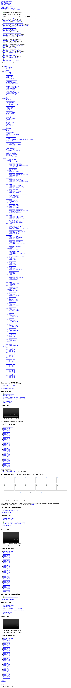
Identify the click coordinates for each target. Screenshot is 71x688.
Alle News (8, 72)
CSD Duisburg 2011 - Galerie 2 (16, 277)
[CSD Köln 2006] (7, 401)
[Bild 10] (51, 487)
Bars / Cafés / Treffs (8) (11, 101)
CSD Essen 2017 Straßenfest (15, 230)
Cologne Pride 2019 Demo (15, 212)
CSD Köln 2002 (12, 323)
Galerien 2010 (9, 282)
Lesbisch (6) (9, 116)
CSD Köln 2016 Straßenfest (15, 246)
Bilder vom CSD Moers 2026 (9, 28)
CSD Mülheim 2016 (13, 247)
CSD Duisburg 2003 (13, 315)
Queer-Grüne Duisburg (11, 145)
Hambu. (2, 3)
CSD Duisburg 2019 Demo (15, 207)
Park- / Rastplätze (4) (10, 118)
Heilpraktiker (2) (9, 109)
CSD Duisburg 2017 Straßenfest (16, 225)
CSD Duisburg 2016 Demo (15, 238)
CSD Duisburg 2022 (10, 352)
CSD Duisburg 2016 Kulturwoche (16, 241)
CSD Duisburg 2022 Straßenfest (16, 192)
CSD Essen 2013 (12, 264)
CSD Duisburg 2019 (10, 356)
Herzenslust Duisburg (11, 137)
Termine (5, 66)
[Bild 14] (46, 495)
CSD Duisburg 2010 (10, 367)
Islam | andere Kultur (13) (11, 80)
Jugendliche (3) (9, 111)
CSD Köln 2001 (12, 328)
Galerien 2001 (9, 324)
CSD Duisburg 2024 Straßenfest (16, 180)
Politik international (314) (11, 88)
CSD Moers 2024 (13, 183)
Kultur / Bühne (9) (10, 113)
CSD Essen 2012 (12, 272)
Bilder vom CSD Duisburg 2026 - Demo (12, 20)
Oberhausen (6, 6)
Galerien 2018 (9, 215)
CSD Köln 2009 (12, 288)
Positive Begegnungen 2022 (15, 195)
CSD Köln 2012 (12, 273)
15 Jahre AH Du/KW (13, 325)
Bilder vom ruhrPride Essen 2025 (10, 38)
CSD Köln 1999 (12, 333)
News (4, 71)
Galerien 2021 (9, 199)
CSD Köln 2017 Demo (14, 232)
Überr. (2, 8)
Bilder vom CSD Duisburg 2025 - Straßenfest (13, 35)
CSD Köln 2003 (12, 318)
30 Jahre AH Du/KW (13, 236)
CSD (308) (8, 73)
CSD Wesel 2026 (13, 169)
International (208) (10, 78)
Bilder (4, 158)
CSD (4, 346)
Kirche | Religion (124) (11, 82)
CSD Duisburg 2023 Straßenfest (16, 186)
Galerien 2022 (9, 190)
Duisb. (2, 1)
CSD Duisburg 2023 (10, 351)
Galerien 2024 (9, 178)
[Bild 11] (61, 487)
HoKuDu (8, 138)
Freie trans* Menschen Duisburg (13, 134)
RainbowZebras (9, 147)
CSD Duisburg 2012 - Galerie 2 (16, 269)
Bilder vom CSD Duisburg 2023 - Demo (12, 50)
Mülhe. (2, 4)
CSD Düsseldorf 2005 (14, 305)
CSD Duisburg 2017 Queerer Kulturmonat (18, 228)
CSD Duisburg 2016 (10, 360)
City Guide (5, 98)
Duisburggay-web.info (10, 9)
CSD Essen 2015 (12, 252)
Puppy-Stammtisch (10, 143)
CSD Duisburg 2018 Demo (15, 217)
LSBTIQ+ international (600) (12, 86)
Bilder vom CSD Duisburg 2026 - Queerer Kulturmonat (15, 25)
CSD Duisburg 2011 (13, 276)
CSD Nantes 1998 (13, 338)
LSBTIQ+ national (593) (11, 87)
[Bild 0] (9, 480)
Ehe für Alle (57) (10, 75)
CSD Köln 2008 (12, 292)
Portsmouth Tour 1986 (14, 345)
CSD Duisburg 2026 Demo (15, 163)
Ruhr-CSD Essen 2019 (14, 211)
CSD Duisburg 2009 (13, 287)
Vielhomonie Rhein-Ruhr (11, 156)
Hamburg (6, 3)
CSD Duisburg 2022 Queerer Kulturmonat (18, 194)
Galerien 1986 (9, 344)
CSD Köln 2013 (12, 266)
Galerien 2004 (9, 308)
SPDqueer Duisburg (10, 151)
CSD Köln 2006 (12, 302)
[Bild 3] (41, 480)
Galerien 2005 (9, 303)
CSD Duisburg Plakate (11, 159)
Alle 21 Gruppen (10, 130)
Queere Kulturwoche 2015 (15, 251)
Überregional (6, 8)
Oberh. (2, 6)
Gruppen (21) (9, 108)
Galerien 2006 (9, 298)
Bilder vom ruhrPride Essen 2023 (10, 55)
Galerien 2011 (9, 274)
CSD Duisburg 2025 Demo (15, 171)
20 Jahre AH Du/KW (13, 299)
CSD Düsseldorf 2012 (14, 271)
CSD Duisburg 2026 (10, 347)
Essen (2, 2)
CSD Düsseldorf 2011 (14, 278)
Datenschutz (3, 681)
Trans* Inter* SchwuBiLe (11, 154)
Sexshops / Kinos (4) (10, 122)
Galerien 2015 (9, 248)
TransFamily (9, 155)
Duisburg (5, 1)
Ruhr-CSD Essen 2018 (14, 220)
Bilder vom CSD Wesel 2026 (9, 30)
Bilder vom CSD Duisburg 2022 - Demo (12, 57)
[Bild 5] (61, 480)
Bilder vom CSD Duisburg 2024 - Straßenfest (13, 45)
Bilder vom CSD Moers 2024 (9, 47)
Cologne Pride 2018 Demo (15, 221)
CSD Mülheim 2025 (13, 176)
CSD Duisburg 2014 (13, 258)
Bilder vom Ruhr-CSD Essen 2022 (11, 60)
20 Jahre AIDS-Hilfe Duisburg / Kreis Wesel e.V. (14, 398)
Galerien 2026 (9, 160)
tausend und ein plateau (11, 153)
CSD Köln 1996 (12, 343)
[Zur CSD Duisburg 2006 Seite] (10, 385)
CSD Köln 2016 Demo (14, 245)
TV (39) (8, 97)
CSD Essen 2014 (12, 259)
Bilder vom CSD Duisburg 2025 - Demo (12, 33)
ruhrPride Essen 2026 (13, 166)
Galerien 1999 (9, 331)
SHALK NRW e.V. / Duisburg (13, 150)
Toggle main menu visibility (8, 62)
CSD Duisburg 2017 (10, 359)
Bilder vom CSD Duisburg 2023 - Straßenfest (13, 52)
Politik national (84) (10, 89)
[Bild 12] (25, 495)
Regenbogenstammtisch (11, 148)
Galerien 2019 (9, 206)
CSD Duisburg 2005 (13, 304)
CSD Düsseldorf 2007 (14, 295)
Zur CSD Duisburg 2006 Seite (7, 388)
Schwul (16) (9, 120)
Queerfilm (8, 68)
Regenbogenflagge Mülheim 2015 (16, 256)
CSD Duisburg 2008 (13, 290)
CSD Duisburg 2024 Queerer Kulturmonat (18, 181)
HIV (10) (8, 77)
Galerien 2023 (9, 184)
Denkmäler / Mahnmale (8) (12, 104)
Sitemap (2, 682)
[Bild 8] (30, 487)
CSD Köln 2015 (12, 254)
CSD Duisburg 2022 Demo (15, 191)
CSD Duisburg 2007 (13, 294)
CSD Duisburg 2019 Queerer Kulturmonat (18, 210)
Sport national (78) (10, 96)
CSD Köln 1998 (12, 336)
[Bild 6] (9, 487)
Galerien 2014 (9, 257)
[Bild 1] (20, 480)
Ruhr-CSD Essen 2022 (14, 197)
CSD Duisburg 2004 (13, 309)
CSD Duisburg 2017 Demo (15, 226)
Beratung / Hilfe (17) (10, 102)
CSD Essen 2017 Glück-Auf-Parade (17, 231)
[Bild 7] (20, 487)
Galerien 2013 (9, 262)
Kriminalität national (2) (11, 85)
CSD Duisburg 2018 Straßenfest (16, 216)
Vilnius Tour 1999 (13, 334)
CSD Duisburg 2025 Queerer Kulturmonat (18, 174)
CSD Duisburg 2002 (13, 320)
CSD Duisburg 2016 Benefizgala (16, 240)
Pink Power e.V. (9, 140)
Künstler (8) (8, 114)
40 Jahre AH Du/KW (13, 161)
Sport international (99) (11, 94)
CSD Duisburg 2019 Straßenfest (16, 209)
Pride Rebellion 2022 (13, 196)
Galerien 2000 (9, 329)
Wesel (2, 7)
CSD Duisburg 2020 (13, 204)
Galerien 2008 (9, 289)
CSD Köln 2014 (12, 261)
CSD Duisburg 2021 (13, 200)
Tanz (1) (8, 127)
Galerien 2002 (9, 319)
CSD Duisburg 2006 (13, 300)
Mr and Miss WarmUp (14, 310)
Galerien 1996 (9, 341)
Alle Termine (9, 67)
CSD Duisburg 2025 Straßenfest (16, 173)
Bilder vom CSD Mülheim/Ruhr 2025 (11, 40)
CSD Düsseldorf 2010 (14, 283)
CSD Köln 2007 (12, 297)
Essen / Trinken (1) (10, 107)
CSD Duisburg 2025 (10, 349)
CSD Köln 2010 (12, 284)
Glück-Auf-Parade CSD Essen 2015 (17, 253)
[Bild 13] (35, 495)
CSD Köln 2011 (12, 280)
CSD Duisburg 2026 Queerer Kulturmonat (18, 165)
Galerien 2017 (9, 223)
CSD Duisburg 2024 (10, 350)
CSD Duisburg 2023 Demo (15, 185)
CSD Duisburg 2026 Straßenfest (16, 164)
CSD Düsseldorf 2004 (14, 312)
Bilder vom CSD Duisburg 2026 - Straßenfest (13, 23)
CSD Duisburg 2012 (13, 268)
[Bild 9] (41, 487)
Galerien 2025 (9, 170)
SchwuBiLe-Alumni (10, 149)
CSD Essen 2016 (12, 242)
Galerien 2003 (9, 314)
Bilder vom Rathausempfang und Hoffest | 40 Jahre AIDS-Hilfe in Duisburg (20, 18)
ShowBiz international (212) (12, 92)
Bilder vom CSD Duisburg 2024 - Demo (12, 42)
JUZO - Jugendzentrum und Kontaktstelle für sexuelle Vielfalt (19, 139)
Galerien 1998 (9, 335)
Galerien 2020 (9, 202)
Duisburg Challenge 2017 (14, 227)
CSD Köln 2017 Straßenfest (15, 233)
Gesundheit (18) (9, 76)
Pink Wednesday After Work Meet (13, 142)
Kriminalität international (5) (12, 83)
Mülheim (6, 4)
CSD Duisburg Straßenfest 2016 (16, 237)
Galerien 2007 (9, 293)
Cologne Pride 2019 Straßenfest (16, 214)
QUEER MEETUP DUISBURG (13, 144)
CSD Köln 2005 (12, 307)
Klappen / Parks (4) (10, 112)
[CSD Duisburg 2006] (8, 394)
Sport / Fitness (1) (10, 124)
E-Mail (32, 504)
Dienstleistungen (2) (10, 106)
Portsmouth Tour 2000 (14, 330)
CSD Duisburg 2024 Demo (15, 179)
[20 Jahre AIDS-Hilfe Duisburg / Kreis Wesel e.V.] (14, 397)
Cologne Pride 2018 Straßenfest (16, 222)
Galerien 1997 (9, 339)
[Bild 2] (30, 480)
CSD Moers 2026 (13, 168)
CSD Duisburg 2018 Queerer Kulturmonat (18, 218)
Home (4, 65)
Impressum (3, 680)
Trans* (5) (8, 128)
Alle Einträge (9, 99)
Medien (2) (8, 117)
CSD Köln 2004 (12, 313)
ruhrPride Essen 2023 (13, 189)
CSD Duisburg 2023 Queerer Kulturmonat (18, 187)
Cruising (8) (8, 103)
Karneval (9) (9, 81)
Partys (7, 70)
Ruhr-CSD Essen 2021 (14, 201)
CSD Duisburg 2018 (10, 357)
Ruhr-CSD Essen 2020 (14, 205)
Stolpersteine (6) (9, 125)
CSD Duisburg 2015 (13, 249)
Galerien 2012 (9, 267)
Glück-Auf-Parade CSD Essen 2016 (17, 243)
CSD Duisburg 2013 (13, 263)
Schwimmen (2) (9, 119)
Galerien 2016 (9, 235)
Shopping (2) (9, 123)
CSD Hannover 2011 (13, 279)
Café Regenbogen (10, 132)
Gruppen (5, 129)
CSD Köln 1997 (12, 340)
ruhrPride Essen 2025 (13, 175)
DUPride (8, 133)
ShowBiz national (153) (11, 93)
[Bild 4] (51, 480)
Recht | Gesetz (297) (10, 91)
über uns (2, 684)
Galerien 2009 (9, 285)
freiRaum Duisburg (10, 135)
